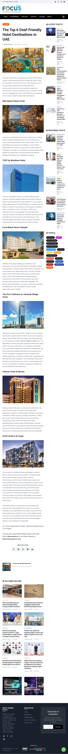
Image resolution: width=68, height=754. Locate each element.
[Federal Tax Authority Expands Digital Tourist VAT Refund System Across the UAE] (34, 619)
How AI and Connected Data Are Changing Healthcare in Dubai (61, 219)
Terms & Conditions (30, 720)
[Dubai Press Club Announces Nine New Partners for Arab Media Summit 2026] (51, 115)
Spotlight (59, 261)
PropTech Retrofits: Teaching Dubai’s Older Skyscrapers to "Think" (61, 141)
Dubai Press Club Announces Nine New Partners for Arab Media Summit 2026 (61, 114)
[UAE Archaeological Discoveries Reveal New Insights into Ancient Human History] (51, 75)
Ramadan (59, 258)
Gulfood (61, 249)
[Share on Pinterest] (27, 549)
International (51, 255)
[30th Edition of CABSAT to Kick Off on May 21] (34, 686)
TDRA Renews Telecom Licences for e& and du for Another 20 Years (61, 184)
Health (59, 153)
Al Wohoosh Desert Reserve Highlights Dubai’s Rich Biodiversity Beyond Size (33, 604)
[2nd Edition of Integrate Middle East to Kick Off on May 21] (12, 686)
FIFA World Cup (52, 246)
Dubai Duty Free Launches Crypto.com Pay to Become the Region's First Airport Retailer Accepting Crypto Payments (33, 664)
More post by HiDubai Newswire (22, 566)
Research (60, 67)
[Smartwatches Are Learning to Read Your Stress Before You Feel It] (51, 203)
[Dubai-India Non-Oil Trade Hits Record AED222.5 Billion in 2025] (51, 35)
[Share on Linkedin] (32, 549)
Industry (25, 16)
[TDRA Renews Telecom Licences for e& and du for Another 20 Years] (51, 185)
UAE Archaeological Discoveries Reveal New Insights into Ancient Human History (61, 75)
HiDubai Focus (11, 748)
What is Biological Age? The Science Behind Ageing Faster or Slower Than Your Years (61, 162)
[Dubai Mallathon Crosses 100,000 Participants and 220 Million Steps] (51, 95)
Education (50, 237)
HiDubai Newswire (8, 44)
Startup (33, 16)
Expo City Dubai (52, 243)
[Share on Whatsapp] (23, 549)
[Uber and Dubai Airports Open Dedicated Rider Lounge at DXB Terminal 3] (12, 591)
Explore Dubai (51, 240)
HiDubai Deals (28, 717)
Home (5, 16)
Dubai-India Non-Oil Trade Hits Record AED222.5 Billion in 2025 (61, 33)
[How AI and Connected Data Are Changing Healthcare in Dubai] (51, 220)
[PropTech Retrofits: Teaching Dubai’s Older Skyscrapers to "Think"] (51, 142)
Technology (61, 134)
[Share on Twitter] (18, 549)
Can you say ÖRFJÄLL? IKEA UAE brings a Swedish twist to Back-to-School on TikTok (61, 53)
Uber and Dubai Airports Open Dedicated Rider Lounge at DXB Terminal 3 (11, 604)
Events (59, 86)
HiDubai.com (28, 714)
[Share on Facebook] (13, 549)
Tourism (42, 16)
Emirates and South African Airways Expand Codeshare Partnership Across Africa (11, 662)
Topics (26, 712)
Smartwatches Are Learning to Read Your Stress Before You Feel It (61, 202)
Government (14, 16)
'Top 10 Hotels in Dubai (28, 341)
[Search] (63, 16)
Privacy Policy (28, 722)
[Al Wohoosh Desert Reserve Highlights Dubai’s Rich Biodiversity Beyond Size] (34, 591)
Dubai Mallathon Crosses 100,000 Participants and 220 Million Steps (61, 94)
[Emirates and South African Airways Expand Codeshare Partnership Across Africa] (12, 649)
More (49, 16)
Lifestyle (60, 45)
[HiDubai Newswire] (6, 570)
